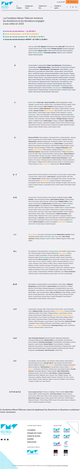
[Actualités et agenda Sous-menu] (67, 7)
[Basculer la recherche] (76, 7)
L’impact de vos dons (43, 7)
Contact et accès (51, 465)
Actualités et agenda (57, 7)
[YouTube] (2, 439)
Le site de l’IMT (61, 2)
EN (73, 7)
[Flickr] (8, 439)
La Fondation (19, 7)
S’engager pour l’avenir (29, 7)
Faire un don (73, 1)
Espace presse (31, 442)
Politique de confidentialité (62, 465)
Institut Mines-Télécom (33, 447)
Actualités (30, 439)
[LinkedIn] (5, 439)
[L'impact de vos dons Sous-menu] (52, 7)
